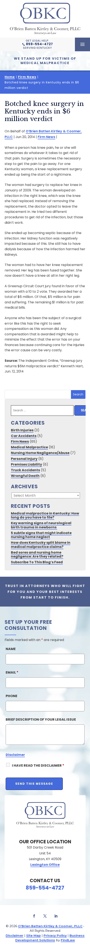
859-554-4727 (39, 44)
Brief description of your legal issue (41, 719)
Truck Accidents (25, 470)
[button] (82, 44)
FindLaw (68, 940)
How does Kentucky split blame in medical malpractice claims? (40, 544)
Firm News (46, 136)
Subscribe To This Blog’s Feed (37, 562)
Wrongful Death (25, 475)
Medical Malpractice (29, 447)
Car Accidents (23, 435)
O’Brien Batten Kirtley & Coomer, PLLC (50, 926)
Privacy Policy (55, 935)
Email (12, 672)
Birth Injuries (22, 430)
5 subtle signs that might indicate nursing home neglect (41, 534)
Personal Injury (24, 458)
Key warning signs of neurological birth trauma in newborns (41, 525)
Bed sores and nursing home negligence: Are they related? (37, 554)
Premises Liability (26, 464)
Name (11, 648)
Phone (11, 696)
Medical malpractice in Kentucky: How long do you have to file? (45, 515)
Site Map (33, 935)
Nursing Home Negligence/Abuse (40, 452)
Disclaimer (15, 754)
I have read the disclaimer (38, 765)
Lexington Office (45, 864)
